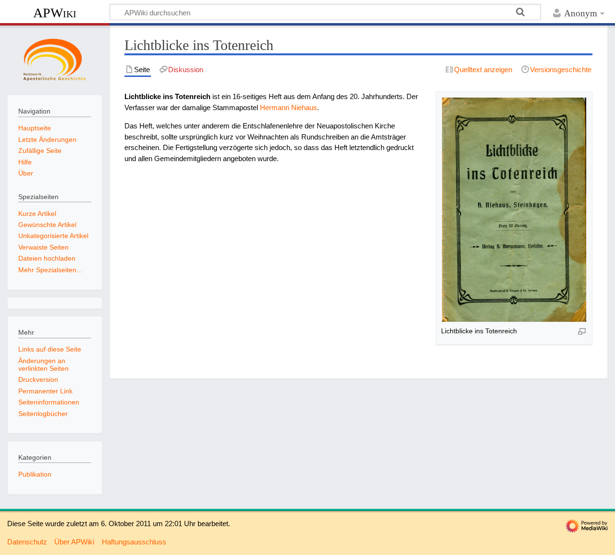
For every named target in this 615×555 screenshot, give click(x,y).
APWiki (54, 12)
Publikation (34, 474)
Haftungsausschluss (134, 542)
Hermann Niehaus (288, 107)
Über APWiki (74, 542)
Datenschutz (27, 542)
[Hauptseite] (54, 59)
